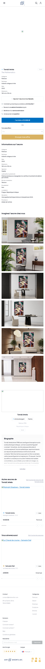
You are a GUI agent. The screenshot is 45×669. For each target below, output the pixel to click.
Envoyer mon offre (22, 137)
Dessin (34, 601)
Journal (34, 614)
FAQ (4, 631)
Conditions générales (9, 634)
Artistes (34, 610)
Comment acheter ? (8, 628)
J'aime (39, 513)
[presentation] (37, 525)
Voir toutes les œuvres (35, 535)
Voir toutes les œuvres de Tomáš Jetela (34, 481)
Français (27, 651)
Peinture (39, 520)
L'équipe (5, 621)
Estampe (39, 573)
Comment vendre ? (8, 624)
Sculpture (35, 607)
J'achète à (22, 120)
